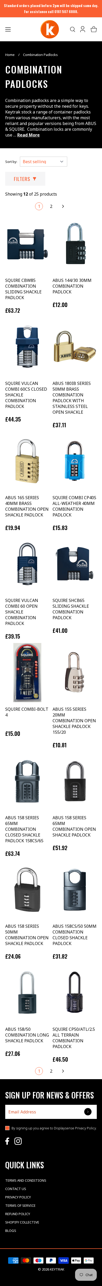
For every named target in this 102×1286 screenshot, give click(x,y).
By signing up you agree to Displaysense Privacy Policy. (54, 1128)
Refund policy (17, 1213)
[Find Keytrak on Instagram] (18, 1141)
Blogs (10, 1230)
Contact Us (15, 1188)
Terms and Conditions (25, 1180)
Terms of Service (20, 1205)
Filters (22, 178)
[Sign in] (83, 29)
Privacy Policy (18, 1197)
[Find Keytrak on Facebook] (7, 1141)
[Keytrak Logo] (50, 29)
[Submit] (88, 1112)
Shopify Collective (22, 1222)
